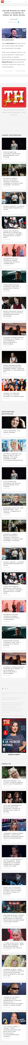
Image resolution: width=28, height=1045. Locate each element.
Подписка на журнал (14, 754)
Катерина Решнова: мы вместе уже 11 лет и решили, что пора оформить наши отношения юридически (13, 457)
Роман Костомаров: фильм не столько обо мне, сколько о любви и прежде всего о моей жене (13, 234)
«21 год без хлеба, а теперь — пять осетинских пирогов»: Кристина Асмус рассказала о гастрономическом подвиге (12, 1031)
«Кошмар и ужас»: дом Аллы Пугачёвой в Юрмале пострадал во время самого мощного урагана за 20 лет (13, 972)
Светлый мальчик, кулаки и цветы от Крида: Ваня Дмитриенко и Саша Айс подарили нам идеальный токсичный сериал (13, 918)
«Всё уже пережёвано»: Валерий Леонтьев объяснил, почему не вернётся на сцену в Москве (12, 808)
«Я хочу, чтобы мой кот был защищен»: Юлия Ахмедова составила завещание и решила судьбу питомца (12, 863)
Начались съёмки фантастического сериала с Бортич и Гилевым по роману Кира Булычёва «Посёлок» (13, 181)
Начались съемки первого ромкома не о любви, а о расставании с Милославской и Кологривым (13, 341)
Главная (8, 1)
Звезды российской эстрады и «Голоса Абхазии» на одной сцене (13, 395)
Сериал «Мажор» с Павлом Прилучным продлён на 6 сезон (13, 208)
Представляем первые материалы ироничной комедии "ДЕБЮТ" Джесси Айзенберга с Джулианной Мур (13, 368)
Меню (25, 1)
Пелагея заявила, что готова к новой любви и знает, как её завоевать (13, 782)
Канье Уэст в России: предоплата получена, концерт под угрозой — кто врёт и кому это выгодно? (12, 890)
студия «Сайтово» (18, 715)
